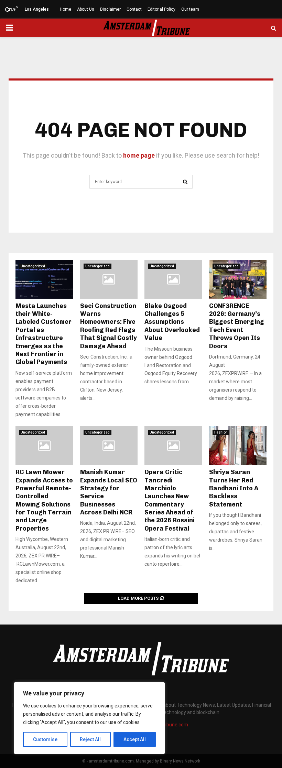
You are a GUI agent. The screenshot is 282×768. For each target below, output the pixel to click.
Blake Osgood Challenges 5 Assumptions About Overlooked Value (172, 322)
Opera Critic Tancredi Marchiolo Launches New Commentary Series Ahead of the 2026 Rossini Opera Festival (169, 500)
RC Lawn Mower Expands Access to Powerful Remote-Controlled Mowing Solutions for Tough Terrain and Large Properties (44, 500)
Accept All (134, 739)
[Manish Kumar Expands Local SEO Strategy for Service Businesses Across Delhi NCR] (109, 445)
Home (65, 9)
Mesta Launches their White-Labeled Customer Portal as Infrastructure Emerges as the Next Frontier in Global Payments (43, 334)
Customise (45, 739)
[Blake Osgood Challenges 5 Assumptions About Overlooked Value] (173, 279)
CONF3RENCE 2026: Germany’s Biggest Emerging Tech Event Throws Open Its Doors (236, 326)
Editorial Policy (161, 9)
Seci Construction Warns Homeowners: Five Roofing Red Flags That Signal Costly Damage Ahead (108, 326)
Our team (190, 9)
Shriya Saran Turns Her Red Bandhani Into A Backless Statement (233, 488)
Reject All (90, 739)
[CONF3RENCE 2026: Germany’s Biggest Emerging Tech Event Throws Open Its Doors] (238, 279)
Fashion (221, 432)
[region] (89, 718)
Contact (134, 9)
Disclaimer (110, 9)
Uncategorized (33, 266)
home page (139, 155)
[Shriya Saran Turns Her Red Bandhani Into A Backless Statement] (238, 445)
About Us (85, 9)
